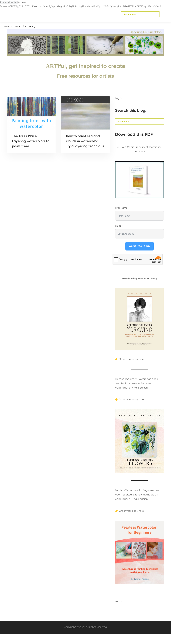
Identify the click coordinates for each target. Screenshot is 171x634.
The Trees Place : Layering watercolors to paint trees (30, 141)
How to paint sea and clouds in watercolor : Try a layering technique (85, 141)
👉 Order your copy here (129, 359)
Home (6, 26)
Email (118, 226)
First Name (121, 208)
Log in (118, 98)
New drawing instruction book (139, 278)
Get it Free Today (139, 246)
